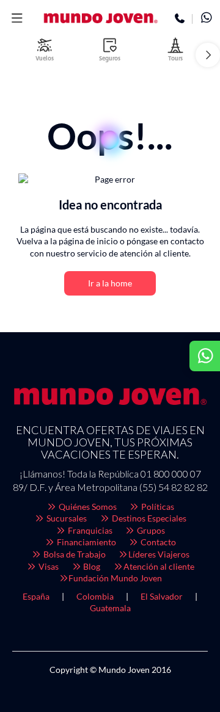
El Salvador (162, 596)
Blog (90, 566)
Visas (48, 566)
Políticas (156, 506)
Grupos (150, 530)
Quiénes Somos (87, 506)
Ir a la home (110, 283)
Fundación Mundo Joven (115, 578)
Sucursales (66, 518)
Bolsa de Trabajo (74, 554)
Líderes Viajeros (158, 554)
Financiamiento (85, 542)
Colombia (95, 596)
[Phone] (180, 19)
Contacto (157, 542)
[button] (16, 18)
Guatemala (110, 608)
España (36, 596)
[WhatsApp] (206, 19)
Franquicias (89, 530)
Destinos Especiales (148, 518)
